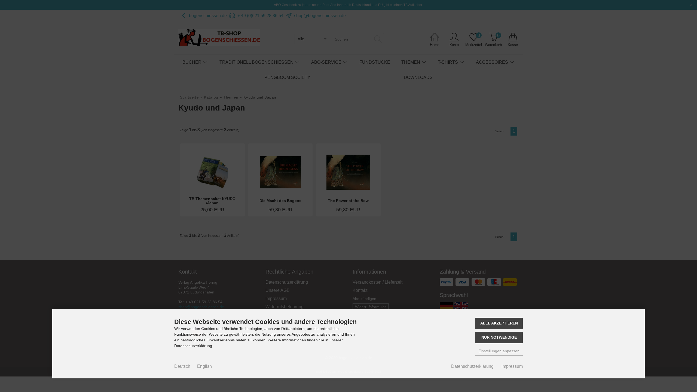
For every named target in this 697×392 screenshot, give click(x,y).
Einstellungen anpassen (498, 351)
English (204, 366)
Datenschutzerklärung (472, 366)
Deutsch (182, 366)
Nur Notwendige (499, 337)
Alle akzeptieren (499, 323)
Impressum (512, 366)
